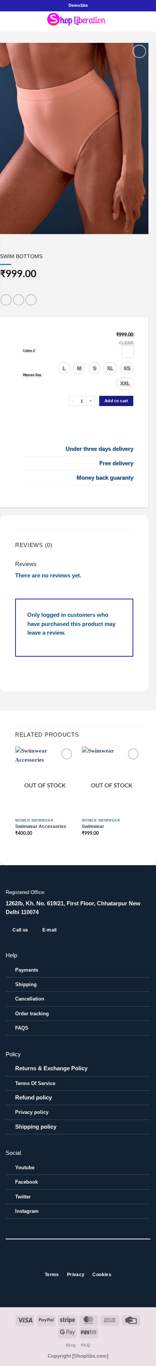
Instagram (27, 1211)
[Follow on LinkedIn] (91, 1260)
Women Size (32, 375)
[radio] (127, 351)
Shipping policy (35, 1127)
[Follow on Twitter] (82, 1260)
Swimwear (93, 826)
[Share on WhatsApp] (6, 300)
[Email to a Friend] (18, 300)
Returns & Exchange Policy (51, 1068)
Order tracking (32, 1013)
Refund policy (33, 1098)
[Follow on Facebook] (65, 1260)
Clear (126, 342)
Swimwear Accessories (40, 826)
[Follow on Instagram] (73, 1260)
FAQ (85, 1345)
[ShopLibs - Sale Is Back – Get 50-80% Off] (78, 21)
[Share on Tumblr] (31, 300)
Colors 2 (29, 351)
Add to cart (116, 400)
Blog (71, 1345)
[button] (10, 21)
